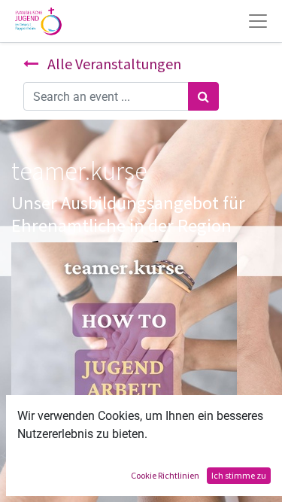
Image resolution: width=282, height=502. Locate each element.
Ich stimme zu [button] (238, 475)
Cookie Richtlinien (165, 475)
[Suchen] (203, 96)
